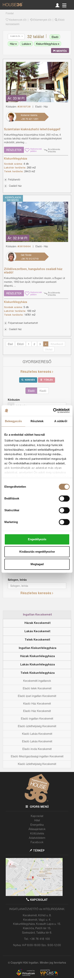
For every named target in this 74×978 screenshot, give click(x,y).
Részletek (14, 150)
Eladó (31, 391)
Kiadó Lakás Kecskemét (37, 734)
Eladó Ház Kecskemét (37, 711)
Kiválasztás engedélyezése (37, 551)
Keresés (29, 380)
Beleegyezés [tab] (13, 421)
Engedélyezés (37, 539)
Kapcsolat (37, 816)
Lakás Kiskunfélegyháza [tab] (37, 664)
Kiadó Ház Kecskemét (37, 703)
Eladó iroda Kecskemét (37, 749)
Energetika (37, 825)
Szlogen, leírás (17, 579)
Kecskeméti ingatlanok (37, 681)
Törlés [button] (48, 380)
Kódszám (14, 399)
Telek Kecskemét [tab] (37, 639)
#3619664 (24, 247)
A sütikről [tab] (60, 421)
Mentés (61, 51)
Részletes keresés (35, 371)
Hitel (37, 820)
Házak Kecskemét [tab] (37, 623)
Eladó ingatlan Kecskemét (37, 718)
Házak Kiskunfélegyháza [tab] (37, 656)
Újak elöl (15, 36)
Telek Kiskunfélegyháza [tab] (37, 673)
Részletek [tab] (37, 421)
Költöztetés (37, 833)
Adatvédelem (37, 838)
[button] (36, 186)
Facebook (37, 842)
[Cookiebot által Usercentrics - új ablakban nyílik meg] (53, 410)
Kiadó (42, 391)
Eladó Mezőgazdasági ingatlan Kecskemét (37, 756)
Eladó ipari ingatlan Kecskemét (37, 696)
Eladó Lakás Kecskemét (37, 741)
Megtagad (37, 564)
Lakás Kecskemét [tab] (37, 631)
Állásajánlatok (37, 829)
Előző (20, 344)
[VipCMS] (49, 972)
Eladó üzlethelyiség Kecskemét (37, 726)
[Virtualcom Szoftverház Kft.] (27, 972)
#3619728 (24, 107)
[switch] (64, 498)
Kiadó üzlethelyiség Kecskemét (37, 764)
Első (10, 344)
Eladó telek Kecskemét (37, 688)
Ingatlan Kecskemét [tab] (37, 614)
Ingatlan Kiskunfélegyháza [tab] (37, 648)
